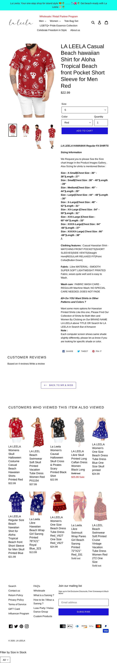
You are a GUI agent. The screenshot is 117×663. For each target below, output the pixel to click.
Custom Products (43, 616)
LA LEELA (20, 641)
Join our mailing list (70, 585)
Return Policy (15, 595)
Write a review (37, 363)
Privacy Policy (16, 599)
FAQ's (37, 586)
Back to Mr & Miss (60, 385)
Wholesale (39, 590)
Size (64, 104)
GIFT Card (14, 609)
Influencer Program (18, 613)
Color (64, 116)
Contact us (14, 590)
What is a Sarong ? (44, 595)
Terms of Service (17, 604)
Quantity (98, 116)
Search (12, 586)
